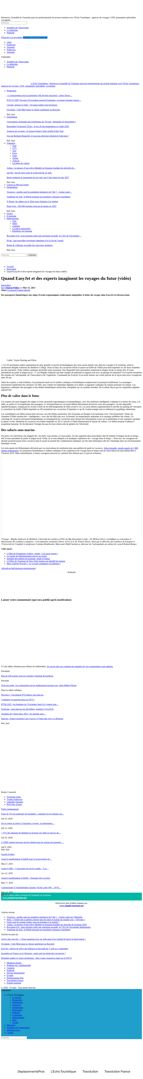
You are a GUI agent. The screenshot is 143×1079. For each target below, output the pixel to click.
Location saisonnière (21, 228)
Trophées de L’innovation (18, 1027)
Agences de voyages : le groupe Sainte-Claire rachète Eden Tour (35, 131)
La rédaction (12, 30)
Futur (16, 568)
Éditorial (16, 1012)
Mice (14, 1020)
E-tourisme (11, 216)
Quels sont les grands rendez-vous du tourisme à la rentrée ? (33, 922)
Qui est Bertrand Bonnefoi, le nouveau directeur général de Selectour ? (38, 136)
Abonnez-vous (13, 1030)
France (10, 213)
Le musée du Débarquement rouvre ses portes (27, 556)
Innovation (6, 285)
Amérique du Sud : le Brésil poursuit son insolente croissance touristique (38, 197)
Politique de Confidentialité (19, 965)
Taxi (14, 151)
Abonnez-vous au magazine (35, 37)
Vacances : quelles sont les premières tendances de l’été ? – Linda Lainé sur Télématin (44, 917)
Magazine (11, 1025)
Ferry (14, 153)
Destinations (12, 187)
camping (16, 226)
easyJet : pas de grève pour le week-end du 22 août (29, 173)
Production (11, 91)
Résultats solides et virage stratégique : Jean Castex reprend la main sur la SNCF (36, 958)
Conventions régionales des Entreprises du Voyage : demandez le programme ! (41, 122)
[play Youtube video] (71, 496)
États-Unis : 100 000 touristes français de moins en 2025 (31, 206)
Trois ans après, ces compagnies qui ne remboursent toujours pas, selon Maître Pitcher (39, 685)
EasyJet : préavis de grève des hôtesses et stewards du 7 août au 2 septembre (34, 948)
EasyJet (10, 568)
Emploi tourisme (14, 983)
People (15, 1022)
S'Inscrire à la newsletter (11, 37)
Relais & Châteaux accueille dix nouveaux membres (30, 245)
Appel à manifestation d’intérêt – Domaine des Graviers (25, 878)
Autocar (15, 161)
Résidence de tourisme (22, 231)
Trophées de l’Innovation (18, 28)
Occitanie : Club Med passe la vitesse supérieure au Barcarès (33, 110)
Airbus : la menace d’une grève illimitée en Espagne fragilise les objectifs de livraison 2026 (47, 924)
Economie (16, 997)
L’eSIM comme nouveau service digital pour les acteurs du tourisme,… (32, 842)
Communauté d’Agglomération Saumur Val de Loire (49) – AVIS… (31, 887)
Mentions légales (14, 963)
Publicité (10, 33)
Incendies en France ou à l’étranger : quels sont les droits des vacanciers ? (33, 953)
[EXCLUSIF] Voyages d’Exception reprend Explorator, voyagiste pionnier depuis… (44, 100)
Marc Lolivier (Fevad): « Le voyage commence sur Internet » (34, 563)
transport (32, 568)
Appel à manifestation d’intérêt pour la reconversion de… (26, 859)
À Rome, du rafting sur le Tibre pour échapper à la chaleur (32, 201)
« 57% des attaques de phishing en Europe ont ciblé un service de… (31, 833)
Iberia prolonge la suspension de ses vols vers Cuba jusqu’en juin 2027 (38, 177)
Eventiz (10, 975)
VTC (14, 148)
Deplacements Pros (15, 978)
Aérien (15, 158)
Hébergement (13, 218)
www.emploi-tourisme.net (15, 898)
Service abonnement (16, 973)
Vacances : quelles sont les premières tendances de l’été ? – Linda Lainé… (39, 192)
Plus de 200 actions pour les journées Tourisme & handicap (27, 676)
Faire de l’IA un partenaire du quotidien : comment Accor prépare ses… (32, 814)
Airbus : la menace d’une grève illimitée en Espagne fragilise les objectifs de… (41, 168)
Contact (10, 1032)
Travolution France (15, 980)
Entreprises (17, 1010)
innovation (23, 568)
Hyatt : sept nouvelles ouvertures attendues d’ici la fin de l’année (35, 240)
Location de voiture (20, 163)
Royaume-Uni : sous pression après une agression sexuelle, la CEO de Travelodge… (44, 236)
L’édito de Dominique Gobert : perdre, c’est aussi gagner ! (32, 553)
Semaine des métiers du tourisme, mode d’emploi (28, 558)
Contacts (10, 968)
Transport (11, 143)
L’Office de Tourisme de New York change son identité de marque (36, 561)
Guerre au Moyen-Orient (18, 185)
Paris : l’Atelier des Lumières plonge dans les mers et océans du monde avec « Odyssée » (46, 919)
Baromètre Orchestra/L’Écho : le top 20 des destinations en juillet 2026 (38, 126)
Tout (14, 146)
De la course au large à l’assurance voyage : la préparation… (27, 823)
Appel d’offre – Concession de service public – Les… (25, 868)
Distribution (12, 117)
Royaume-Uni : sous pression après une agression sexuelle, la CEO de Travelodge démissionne (48, 927)
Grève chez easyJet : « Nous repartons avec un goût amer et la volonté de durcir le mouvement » (43, 939)
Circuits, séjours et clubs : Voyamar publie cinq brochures (32, 105)
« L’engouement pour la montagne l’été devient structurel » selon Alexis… (39, 95)
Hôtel (14, 223)
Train (14, 156)
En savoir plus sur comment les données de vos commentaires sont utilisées (80, 666)
